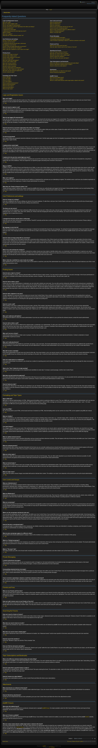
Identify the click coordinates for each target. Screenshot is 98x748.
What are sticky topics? (8, 85)
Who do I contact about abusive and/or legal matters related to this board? (67, 80)
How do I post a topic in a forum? (10, 54)
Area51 (87, 716)
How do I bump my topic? (9, 72)
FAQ (47, 9)
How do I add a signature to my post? (11, 57)
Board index (7, 12)
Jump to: (71, 738)
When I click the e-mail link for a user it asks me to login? (16, 49)
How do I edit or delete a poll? (9, 61)
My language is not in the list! (9, 44)
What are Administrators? (56, 22)
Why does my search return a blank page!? (60, 55)
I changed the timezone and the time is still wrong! (14, 43)
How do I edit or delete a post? (10, 55)
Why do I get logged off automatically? (11, 25)
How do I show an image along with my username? (14, 46)
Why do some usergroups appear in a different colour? (62, 29)
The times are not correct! (9, 41)
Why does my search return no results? (59, 53)
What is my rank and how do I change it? (12, 47)
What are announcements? (9, 84)
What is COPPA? (7, 32)
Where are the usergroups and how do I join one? (61, 26)
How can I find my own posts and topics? (59, 58)
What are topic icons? (8, 88)
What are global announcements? (10, 83)
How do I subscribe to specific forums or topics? (61, 64)
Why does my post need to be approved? (12, 70)
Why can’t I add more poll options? (11, 60)
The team (69, 741)
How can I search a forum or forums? (58, 52)
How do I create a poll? (8, 58)
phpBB (44, 745)
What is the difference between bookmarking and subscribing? (64, 63)
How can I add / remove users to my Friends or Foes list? (63, 47)
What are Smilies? (7, 80)
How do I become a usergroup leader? (59, 28)
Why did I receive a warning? (9, 66)
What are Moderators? (55, 23)
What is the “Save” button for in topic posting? (13, 69)
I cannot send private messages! (57, 37)
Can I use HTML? (7, 78)
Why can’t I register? (7, 34)
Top (6, 103)
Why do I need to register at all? (10, 23)
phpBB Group (45, 708)
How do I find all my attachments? (58, 72)
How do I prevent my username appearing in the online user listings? (18, 26)
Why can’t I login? (7, 22)
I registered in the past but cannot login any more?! (14, 31)
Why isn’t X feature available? (57, 79)
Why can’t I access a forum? (9, 63)
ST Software (52, 747)
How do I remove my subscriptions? (58, 65)
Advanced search (91, 3)
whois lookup (20, 727)
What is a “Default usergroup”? (57, 31)
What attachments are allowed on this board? (60, 71)
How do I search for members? (57, 56)
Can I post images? (7, 81)
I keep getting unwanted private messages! (60, 39)
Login (50, 9)
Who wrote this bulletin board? (57, 77)
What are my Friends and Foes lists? (58, 45)
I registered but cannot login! (9, 29)
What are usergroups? (55, 25)
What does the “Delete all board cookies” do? (13, 35)
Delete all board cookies (77, 741)
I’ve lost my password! (8, 28)
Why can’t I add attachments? (10, 64)
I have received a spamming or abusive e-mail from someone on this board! (67, 40)
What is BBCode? (7, 77)
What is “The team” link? (55, 32)
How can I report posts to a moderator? (12, 67)
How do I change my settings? (10, 40)
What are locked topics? (8, 87)
